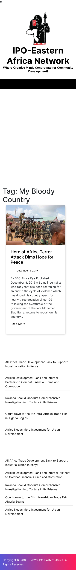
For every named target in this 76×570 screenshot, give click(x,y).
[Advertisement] (38, 129)
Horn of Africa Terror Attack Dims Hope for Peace (32, 257)
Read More (18, 324)
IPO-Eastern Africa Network (38, 55)
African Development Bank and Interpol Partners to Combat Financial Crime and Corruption (32, 382)
